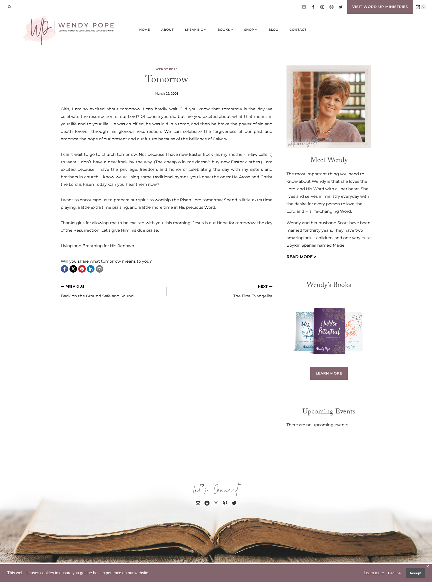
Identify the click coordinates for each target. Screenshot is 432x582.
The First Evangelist (252, 291)
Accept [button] (416, 573)
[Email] (304, 7)
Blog (273, 29)
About (167, 29)
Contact (298, 29)
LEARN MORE (329, 373)
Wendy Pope (167, 69)
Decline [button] (394, 573)
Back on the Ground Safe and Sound (97, 291)
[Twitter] (341, 7)
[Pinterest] (332, 7)
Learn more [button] (374, 573)
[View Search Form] (9, 6)
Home (144, 29)
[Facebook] (313, 7)
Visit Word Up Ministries (380, 6)
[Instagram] (322, 7)
